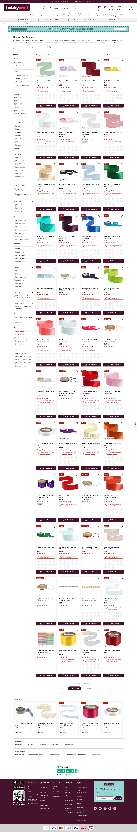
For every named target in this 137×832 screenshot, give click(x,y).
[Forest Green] (109, 101)
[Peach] (42, 198)
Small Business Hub (44, 808)
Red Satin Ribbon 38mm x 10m (112, 651)
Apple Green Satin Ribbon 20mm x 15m (112, 289)
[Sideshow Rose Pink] (60, 98)
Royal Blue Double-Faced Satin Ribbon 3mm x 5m (67, 392)
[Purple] (42, 101)
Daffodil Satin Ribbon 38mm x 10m (68, 651)
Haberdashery (20, 24)
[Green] (105, 619)
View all (89, 688)
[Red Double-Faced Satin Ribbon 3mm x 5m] (91, 535)
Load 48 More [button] (74, 688)
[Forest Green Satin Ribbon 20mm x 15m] (113, 172)
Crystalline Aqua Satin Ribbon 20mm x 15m (68, 548)
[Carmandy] (42, 95)
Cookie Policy (80, 796)
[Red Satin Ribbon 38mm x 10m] (113, 638)
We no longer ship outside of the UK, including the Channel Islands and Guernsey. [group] (68, 1)
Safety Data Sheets (81, 820)
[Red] (98, 616)
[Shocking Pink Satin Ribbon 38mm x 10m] (90, 711)
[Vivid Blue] (50, 98)
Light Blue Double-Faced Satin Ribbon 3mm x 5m (46, 600)
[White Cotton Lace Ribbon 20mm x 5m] (91, 120)
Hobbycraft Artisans (57, 794)
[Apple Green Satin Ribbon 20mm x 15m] (113, 276)
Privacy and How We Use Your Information (81, 793)
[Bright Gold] (105, 616)
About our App (43, 790)
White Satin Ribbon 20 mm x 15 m (45, 133)
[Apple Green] (105, 101)
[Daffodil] (72, 95)
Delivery (30, 786)
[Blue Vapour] (76, 98)
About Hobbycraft (44, 787)
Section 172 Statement (70, 812)
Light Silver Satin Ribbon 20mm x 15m (89, 651)
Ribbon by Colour (20, 47)
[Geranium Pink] (76, 95)
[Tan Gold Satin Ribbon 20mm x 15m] (46, 172)
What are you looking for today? (60, 8)
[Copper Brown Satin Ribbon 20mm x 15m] (113, 431)
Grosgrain (32, 47)
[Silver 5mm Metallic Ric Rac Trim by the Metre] (68, 587)
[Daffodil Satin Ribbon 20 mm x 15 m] (113, 69)
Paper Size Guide (81, 812)
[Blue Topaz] (46, 98)
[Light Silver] (87, 95)
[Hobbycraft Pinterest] (109, 808)
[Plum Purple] (72, 98)
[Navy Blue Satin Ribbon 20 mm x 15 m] (91, 276)
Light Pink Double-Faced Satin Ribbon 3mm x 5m (113, 341)
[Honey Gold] (98, 612)
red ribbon (42, 744)
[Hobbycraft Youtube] (100, 808)
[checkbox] (23, 94)
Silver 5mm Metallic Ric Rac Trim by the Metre (68, 600)
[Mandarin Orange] (46, 198)
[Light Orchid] (38, 101)
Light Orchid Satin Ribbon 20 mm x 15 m (68, 82)
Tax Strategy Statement (68, 809)
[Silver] (105, 612)
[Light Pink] (38, 98)
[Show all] (46, 101)
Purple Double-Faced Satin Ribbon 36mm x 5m (45, 496)
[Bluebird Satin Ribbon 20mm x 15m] (91, 172)
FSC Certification (81, 810)
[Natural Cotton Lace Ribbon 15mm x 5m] (46, 711)
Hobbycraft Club (44, 795)
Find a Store (43, 792)
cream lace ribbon (69, 744)
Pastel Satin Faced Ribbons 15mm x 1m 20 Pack (45, 651)
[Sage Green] (38, 95)
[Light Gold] (109, 612)
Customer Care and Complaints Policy (32, 800)
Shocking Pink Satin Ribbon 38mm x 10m (90, 724)
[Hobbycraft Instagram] (105, 808)
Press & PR (67, 792)
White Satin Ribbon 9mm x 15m (45, 444)
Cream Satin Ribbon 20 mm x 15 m (46, 392)
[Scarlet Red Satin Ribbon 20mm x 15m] (91, 379)
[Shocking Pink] (42, 98)
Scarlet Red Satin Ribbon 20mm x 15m (89, 392)
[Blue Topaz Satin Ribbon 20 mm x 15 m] (46, 276)
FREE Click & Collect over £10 (53, 19)
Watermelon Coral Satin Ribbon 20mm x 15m (44, 341)
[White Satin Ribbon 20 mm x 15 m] (46, 120)
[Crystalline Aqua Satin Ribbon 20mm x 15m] (68, 535)
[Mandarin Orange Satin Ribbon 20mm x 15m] (113, 483)
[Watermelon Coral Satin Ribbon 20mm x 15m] (46, 328)
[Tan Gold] (38, 198)
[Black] (53, 95)
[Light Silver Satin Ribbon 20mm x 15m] (91, 638)
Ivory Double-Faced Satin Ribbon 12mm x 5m (67, 289)
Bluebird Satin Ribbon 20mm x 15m (91, 185)
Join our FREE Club (113, 19)
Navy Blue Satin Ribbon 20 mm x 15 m (90, 289)
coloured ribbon (96, 754)
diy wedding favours (54, 754)
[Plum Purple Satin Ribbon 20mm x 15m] (68, 224)
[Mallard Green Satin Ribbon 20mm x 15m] (46, 224)
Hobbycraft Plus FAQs (33, 794)
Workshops (55, 788)
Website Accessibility (33, 803)
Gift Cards (42, 800)
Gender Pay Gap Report (69, 801)
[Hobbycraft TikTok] (114, 808)
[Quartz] (91, 95)
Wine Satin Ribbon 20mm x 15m (90, 82)
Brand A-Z (42, 797)
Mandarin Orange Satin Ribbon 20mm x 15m (111, 496)
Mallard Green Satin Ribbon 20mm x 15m (45, 237)
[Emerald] (87, 612)
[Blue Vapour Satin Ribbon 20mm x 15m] (68, 328)
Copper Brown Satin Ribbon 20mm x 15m (112, 444)
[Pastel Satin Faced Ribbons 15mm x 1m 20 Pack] (46, 638)
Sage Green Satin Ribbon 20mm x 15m (44, 82)
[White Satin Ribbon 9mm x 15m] (46, 431)
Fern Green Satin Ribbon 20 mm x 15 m (45, 548)
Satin (59, 47)
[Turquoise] (117, 612)
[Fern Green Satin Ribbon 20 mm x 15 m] (46, 535)
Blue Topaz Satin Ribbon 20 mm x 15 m (45, 289)
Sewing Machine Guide (56, 797)
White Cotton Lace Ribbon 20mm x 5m (90, 133)
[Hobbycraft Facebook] (95, 808)
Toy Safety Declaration (82, 815)
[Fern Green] (68, 95)
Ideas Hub (55, 786)
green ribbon (54, 744)
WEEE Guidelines (81, 817)
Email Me (118, 798)
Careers (66, 787)
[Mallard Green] (64, 101)
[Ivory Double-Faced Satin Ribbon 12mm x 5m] (68, 276)
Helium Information (44, 810)
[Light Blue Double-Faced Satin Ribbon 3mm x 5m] (46, 587)
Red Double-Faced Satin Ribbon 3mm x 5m (89, 548)
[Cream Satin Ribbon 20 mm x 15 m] (46, 379)
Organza (51, 47)
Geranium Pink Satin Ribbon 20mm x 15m (112, 392)
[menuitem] (14, 15)
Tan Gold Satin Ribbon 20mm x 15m (46, 185)
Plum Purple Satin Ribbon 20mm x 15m (67, 237)
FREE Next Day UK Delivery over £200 (83, 19)
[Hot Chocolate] (83, 616)
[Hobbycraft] (17, 8)
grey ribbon (18, 744)
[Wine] (83, 95)
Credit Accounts (44, 805)
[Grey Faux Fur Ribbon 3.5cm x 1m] (24, 711)
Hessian (74, 47)
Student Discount (44, 803)
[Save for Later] (54, 61)
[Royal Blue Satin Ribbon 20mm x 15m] (91, 224)
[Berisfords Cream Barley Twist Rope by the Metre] (91, 587)
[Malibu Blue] (91, 616)
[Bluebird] (94, 95)
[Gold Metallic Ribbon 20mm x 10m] (91, 431)
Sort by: (107, 55)
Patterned (42, 47)
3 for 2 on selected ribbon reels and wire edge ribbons (47, 90)
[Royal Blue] (121, 98)
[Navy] (53, 98)
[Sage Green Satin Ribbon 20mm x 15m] (46, 69)
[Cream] (50, 95)
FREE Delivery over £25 (23, 19)
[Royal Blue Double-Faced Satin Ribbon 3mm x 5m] (68, 379)
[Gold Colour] (91, 612)
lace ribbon (30, 744)
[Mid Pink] (113, 612)
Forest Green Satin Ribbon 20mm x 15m (112, 185)
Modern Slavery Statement (68, 805)
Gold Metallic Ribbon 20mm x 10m (91, 444)
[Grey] (94, 612)
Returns (30, 788)
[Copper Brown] (50, 198)
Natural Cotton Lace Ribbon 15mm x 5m (45, 724)
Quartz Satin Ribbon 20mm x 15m (113, 133)
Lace (66, 47)
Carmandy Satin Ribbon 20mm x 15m (111, 548)
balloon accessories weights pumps (75, 754)
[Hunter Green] (87, 616)
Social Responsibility (69, 797)
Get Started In (56, 791)
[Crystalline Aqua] (60, 101)
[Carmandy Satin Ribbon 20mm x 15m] (113, 535)
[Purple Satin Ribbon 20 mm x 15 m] (68, 431)
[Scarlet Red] (68, 98)
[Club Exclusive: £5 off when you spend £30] (68, 29)
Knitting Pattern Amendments (80, 806)
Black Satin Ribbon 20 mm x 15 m (68, 185)
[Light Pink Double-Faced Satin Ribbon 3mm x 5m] (113, 328)
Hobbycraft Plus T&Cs (82, 790)
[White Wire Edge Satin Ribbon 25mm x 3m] (68, 711)
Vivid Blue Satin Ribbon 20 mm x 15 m (112, 237)
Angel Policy (79, 799)
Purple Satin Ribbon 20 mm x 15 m (68, 444)
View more (17, 116)
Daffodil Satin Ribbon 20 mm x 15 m (113, 82)
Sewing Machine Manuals (80, 802)
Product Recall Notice (33, 805)
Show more (18, 732)
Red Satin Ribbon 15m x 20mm (66, 496)
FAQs (29, 791)
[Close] (136, 1)
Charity (66, 795)
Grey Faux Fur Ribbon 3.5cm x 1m (24, 724)
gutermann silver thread (35, 754)
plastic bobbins (19, 754)
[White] (46, 95)
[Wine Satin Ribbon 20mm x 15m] (91, 69)
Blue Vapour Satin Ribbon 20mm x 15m (67, 341)
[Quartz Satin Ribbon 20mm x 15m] (113, 120)
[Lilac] (109, 616)
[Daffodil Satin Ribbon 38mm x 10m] (68, 638)
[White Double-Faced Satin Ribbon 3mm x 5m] (91, 483)
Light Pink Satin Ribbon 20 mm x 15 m (67, 133)
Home (5, 24)
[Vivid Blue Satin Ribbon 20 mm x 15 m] (113, 224)
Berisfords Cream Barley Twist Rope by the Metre (89, 600)
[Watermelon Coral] (64, 98)
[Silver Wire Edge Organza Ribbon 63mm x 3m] (113, 587)
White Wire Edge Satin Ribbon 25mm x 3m (66, 724)
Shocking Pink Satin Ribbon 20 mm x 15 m (90, 341)
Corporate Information (70, 790)
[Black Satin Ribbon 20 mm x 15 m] (68, 172)
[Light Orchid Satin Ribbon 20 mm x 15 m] (68, 69)
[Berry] (117, 616)
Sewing (12, 24)
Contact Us (30, 796)
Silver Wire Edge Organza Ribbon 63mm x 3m (112, 600)
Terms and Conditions (82, 787)
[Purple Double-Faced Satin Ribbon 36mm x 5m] (46, 483)
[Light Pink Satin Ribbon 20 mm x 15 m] (68, 120)
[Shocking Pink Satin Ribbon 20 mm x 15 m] (91, 328)
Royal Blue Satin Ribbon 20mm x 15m (89, 237)
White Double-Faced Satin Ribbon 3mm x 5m (90, 496)
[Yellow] (121, 612)
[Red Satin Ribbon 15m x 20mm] (68, 483)
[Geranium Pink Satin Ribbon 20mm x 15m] (113, 379)
